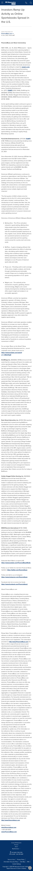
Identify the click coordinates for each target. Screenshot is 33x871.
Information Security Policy (11, 862)
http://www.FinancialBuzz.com (18, 642)
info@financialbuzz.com (8, 827)
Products (16, 844)
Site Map (22, 862)
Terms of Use (11, 859)
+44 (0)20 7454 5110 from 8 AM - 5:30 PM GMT (16, 853)
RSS (28, 862)
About (16, 846)
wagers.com (26, 67)
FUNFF (10, 90)
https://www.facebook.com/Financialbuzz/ (14, 584)
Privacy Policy (20, 859)
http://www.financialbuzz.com (10, 820)
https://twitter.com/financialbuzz (17, 570)
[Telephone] (26, 2)
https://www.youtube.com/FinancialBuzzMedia (16, 563)
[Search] (31, 2)
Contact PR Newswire (16, 842)
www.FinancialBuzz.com (9, 832)
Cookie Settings (16, 864)
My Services (15, 849)
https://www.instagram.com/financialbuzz (14, 577)
